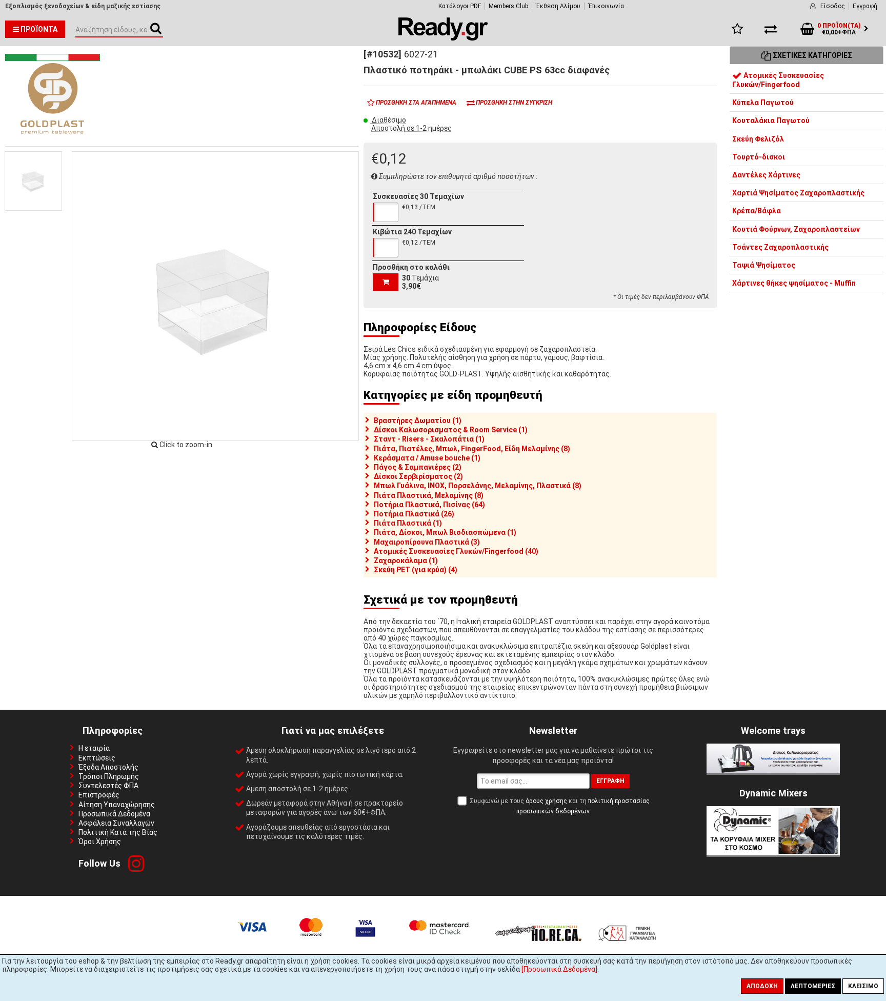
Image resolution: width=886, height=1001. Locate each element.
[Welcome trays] (773, 771)
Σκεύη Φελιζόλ (758, 139)
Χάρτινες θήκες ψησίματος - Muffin (794, 283)
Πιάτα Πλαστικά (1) (408, 523)
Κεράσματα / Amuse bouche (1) (427, 458)
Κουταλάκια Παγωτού (771, 121)
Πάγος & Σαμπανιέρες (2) (417, 467)
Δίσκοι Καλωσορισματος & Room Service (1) (451, 430)
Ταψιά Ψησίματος (763, 265)
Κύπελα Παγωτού (763, 103)
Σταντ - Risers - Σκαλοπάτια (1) (429, 439)
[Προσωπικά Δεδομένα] (559, 969)
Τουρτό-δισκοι (758, 157)
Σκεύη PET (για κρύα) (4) (415, 570)
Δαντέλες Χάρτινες (766, 175)
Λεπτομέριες (813, 986)
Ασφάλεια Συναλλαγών (116, 823)
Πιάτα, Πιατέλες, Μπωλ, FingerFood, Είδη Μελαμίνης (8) (472, 449)
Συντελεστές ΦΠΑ (108, 786)
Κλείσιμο (863, 986)
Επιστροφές (98, 795)
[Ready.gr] (443, 38)
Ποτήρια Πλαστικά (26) (414, 514)
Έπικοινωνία (606, 6)
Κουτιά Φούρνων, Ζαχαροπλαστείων (796, 229)
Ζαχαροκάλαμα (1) (406, 560)
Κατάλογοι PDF (459, 6)
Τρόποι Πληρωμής (108, 776)
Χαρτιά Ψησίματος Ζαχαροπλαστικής (798, 193)
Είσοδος (832, 6)
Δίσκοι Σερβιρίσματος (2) (418, 476)
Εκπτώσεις (96, 758)
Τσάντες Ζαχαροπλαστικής (780, 247)
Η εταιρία (94, 748)
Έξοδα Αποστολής (108, 767)
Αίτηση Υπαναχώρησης (116, 804)
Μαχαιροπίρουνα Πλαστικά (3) (427, 542)
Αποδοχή (762, 986)
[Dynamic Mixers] (773, 853)
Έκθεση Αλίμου (558, 6)
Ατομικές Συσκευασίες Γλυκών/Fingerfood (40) (456, 551)
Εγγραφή (865, 6)
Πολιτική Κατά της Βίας (117, 832)
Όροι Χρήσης (99, 841)
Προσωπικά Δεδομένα (114, 814)
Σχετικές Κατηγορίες (811, 55)
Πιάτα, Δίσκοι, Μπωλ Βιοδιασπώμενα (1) (445, 532)
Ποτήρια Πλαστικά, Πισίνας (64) (429, 504)
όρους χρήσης (546, 801)
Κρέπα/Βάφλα (756, 211)
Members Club (508, 6)
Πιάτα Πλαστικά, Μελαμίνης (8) (429, 495)
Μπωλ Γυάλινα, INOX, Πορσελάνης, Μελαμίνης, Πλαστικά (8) (477, 486)
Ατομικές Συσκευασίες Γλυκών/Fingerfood (778, 80)
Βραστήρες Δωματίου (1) (417, 420)
